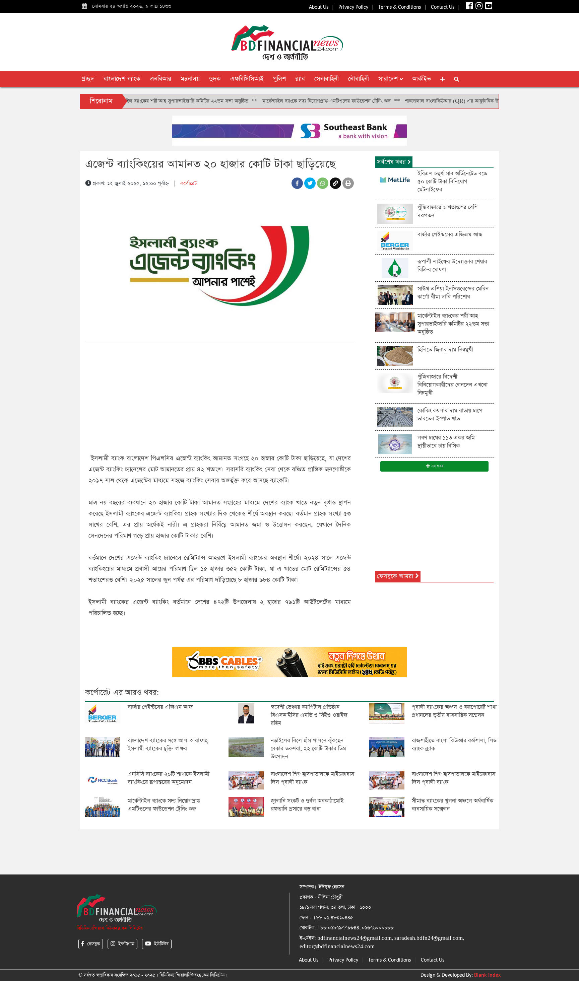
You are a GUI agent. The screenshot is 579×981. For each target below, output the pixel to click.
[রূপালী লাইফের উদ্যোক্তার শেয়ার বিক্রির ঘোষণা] (395, 267)
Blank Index (487, 975)
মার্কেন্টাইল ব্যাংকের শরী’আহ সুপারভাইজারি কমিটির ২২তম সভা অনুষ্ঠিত (152, 100)
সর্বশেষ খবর (392, 162)
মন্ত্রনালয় (190, 79)
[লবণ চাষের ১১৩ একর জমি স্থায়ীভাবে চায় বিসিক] (395, 443)
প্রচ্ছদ (87, 79)
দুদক (215, 79)
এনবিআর (160, 79)
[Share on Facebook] (297, 183)
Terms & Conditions (399, 7)
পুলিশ (279, 79)
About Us (318, 7)
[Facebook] (468, 7)
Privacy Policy (353, 7)
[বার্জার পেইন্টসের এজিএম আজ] (395, 240)
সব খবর (436, 466)
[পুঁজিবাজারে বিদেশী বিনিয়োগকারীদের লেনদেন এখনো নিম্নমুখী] (395, 382)
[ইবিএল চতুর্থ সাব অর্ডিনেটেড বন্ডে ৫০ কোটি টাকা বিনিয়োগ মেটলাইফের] (395, 179)
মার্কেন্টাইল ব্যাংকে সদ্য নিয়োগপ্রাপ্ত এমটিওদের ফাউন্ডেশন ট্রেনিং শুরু (299, 100)
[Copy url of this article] (335, 183)
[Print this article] (348, 183)
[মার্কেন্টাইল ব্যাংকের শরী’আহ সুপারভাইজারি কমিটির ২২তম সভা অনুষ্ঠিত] (395, 322)
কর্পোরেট (188, 183)
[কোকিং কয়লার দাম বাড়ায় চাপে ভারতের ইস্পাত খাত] (395, 416)
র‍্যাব (300, 79)
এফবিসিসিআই (246, 79)
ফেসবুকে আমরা (396, 576)
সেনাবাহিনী (326, 79)
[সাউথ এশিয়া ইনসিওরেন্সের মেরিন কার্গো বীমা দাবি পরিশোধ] (395, 294)
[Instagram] (478, 7)
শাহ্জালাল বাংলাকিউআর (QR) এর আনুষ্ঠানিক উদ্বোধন (429, 100)
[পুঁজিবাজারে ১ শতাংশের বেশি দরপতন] (395, 213)
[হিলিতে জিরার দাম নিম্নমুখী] (395, 355)
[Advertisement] (219, 396)
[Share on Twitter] (310, 183)
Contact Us (442, 7)
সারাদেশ (389, 79)
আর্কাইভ (421, 79)
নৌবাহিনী (358, 79)
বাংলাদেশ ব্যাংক (122, 79)
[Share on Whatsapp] (322, 183)
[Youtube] (488, 7)
